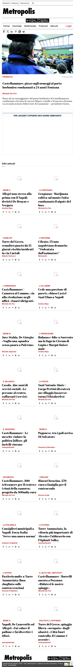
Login (69, 26)
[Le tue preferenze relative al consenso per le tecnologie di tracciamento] (72, 664)
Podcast (43, 26)
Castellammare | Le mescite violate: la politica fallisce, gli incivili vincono (15, 438)
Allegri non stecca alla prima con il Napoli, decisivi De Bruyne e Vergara (17, 199)
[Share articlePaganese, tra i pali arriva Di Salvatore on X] (43, 451)
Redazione (14, 3)
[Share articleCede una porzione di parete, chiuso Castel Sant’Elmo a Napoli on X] (43, 308)
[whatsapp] (19, 31)
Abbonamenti (24, 3)
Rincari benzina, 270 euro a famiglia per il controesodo (52, 484)
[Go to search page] (33, 3)
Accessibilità (12, 665)
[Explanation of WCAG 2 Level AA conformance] (68, 665)
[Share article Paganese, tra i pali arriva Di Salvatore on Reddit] (55, 451)
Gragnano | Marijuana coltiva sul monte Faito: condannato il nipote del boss (54, 199)
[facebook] (4, 31)
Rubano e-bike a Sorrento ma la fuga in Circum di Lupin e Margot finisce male (55, 343)
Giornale (17, 26)
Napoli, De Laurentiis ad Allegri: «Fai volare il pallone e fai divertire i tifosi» (18, 630)
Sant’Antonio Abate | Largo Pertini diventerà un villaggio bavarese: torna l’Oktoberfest (54, 390)
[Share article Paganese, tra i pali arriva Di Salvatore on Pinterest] (49, 451)
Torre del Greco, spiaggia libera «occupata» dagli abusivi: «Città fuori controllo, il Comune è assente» (55, 631)
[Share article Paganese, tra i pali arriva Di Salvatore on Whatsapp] (52, 451)
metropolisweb (8, 447)
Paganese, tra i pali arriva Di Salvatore (55, 435)
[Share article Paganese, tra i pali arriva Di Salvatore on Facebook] (40, 451)
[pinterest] (16, 31)
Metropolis (6, 3)
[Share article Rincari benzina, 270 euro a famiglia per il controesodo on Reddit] (55, 499)
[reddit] (23, 31)
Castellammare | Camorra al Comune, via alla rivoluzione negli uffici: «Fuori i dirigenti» (18, 295)
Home (6, 26)
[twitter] (8, 31)
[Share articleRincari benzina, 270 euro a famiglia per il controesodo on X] (43, 499)
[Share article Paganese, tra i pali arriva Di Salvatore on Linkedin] (46, 451)
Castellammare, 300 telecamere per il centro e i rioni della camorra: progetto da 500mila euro (19, 486)
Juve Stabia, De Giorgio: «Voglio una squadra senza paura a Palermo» (18, 341)
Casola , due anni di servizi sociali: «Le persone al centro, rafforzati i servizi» (15, 390)
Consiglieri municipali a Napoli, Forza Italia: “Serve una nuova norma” (19, 532)
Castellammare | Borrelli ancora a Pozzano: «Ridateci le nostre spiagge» (55, 582)
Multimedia (30, 26)
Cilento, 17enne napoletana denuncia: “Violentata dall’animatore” (53, 247)
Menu (53, 26)
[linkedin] (12, 31)
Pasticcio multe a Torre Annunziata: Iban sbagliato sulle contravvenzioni (17, 582)
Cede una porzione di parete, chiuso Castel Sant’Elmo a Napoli (52, 293)
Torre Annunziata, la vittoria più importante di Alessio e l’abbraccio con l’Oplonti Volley (55, 534)
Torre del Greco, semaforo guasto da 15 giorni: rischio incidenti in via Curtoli (18, 247)
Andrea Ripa (7, 208)
